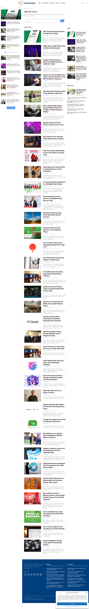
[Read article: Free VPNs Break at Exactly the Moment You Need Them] (32, 263)
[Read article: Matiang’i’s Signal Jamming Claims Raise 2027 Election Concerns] (32, 218)
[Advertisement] (77, 16)
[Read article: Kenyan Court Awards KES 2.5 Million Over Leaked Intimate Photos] (32, 307)
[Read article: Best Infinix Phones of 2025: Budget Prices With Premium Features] (71, 91)
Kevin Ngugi (46, 35)
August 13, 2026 (53, 277)
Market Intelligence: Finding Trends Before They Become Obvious (52, 543)
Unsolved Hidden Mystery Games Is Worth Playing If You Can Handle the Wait (55, 587)
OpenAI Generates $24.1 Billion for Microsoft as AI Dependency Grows (54, 406)
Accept (72, 603)
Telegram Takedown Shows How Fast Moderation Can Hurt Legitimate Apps (54, 450)
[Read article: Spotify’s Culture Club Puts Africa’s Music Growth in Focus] (32, 128)
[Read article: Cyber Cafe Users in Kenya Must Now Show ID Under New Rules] (32, 352)
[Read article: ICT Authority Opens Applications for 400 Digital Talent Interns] (32, 187)
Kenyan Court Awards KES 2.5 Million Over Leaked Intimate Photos (53, 304)
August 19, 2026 (53, 126)
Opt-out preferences (69, 606)
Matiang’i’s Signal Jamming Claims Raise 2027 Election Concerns (52, 215)
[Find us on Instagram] (31, 574)
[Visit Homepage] (27, 3)
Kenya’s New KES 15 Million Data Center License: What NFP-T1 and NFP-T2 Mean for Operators (14, 38)
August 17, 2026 (53, 218)
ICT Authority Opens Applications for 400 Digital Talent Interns (13, 93)
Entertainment (45, 3)
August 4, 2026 (53, 469)
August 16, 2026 (53, 248)
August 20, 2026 (55, 261)
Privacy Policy (76, 606)
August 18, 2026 (53, 202)
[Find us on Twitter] (28, 574)
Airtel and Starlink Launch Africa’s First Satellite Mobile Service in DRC (13, 101)
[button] (86, 592)
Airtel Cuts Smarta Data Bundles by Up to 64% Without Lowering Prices (13, 79)
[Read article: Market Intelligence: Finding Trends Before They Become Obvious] (32, 546)
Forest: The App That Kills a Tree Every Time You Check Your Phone (55, 583)
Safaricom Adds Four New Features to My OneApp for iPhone (52, 230)
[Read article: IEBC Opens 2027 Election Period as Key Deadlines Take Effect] (32, 96)
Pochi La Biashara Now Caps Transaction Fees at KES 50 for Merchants (53, 514)
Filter (19, 7)
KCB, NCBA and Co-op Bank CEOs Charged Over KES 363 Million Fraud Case (52, 435)
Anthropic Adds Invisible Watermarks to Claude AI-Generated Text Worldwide (52, 319)
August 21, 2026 (53, 35)
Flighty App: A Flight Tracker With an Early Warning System (13, 22)
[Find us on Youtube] (34, 574)
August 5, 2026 (53, 454)
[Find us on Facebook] (25, 574)
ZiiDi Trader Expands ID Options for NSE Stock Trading (10, 15)
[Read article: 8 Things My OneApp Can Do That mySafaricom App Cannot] (32, 425)
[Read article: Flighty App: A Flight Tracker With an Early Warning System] (32, 51)
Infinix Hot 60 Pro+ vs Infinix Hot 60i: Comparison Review (75, 109)
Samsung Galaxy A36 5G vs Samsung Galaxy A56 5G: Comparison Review (75, 105)
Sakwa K (45, 80)
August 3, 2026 (53, 530)
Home (25, 8)
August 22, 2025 (80, 110)
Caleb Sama (46, 381)
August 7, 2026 (53, 381)
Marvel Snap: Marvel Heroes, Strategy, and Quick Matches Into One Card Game (52, 377)
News (39, 3)
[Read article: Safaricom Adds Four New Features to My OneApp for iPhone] (32, 233)
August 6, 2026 (53, 423)
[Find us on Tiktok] (41, 574)
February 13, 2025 (74, 113)
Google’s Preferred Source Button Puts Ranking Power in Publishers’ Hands (13, 30)
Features (57, 3)
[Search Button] (86, 3)
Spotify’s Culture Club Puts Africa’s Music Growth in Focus (13, 64)
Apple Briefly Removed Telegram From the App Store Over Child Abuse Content (54, 465)
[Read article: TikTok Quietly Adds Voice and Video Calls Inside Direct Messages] (32, 366)
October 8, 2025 (77, 102)
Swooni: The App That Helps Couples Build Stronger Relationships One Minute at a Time (56, 579)
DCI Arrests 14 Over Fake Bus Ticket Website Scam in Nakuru (14, 71)
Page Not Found (30, 8)
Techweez (46, 173)
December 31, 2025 (80, 95)
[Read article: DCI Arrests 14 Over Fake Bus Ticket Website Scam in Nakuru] (32, 142)
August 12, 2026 (53, 292)
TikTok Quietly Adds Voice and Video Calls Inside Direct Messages (53, 363)
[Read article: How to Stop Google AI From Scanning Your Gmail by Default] (32, 532)
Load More (11, 107)
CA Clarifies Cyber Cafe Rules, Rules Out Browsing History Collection (53, 274)
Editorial (63, 3)
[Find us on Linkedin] (38, 574)
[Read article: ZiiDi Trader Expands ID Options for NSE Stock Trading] (32, 37)
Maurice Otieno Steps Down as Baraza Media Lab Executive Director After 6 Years (53, 480)
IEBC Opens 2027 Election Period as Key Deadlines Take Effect (13, 46)
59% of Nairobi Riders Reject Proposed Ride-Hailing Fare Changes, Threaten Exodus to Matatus (13, 57)
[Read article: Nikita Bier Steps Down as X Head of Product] (32, 396)
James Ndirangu (47, 261)
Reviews (52, 3)
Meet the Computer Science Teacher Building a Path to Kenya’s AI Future (52, 334)
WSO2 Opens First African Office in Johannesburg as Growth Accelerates (12, 86)
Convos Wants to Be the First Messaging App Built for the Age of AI (54, 245)
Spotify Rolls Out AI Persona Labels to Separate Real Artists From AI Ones (53, 289)
